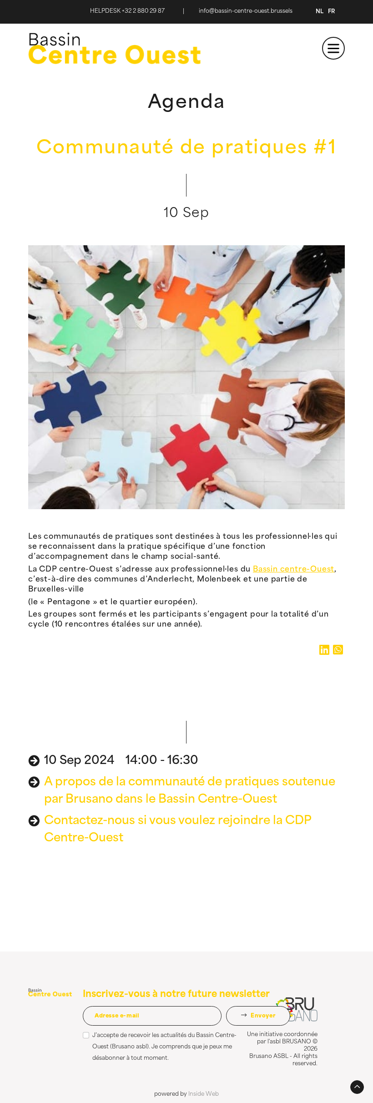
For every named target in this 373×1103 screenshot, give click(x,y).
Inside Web (203, 1094)
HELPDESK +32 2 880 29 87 (127, 11)
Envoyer (262, 1016)
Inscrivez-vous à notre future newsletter (176, 994)
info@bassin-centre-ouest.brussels (245, 11)
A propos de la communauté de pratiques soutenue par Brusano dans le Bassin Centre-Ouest (189, 791)
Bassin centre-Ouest (293, 569)
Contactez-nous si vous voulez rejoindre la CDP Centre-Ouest (177, 829)
